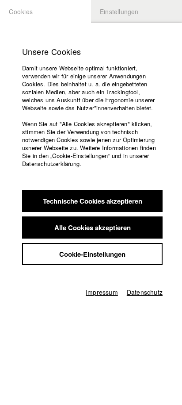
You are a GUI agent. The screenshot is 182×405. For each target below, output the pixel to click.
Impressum (102, 292)
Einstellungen (119, 11)
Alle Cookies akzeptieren (92, 227)
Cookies (21, 11)
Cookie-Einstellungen (92, 254)
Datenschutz (145, 292)
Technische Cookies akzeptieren (92, 201)
